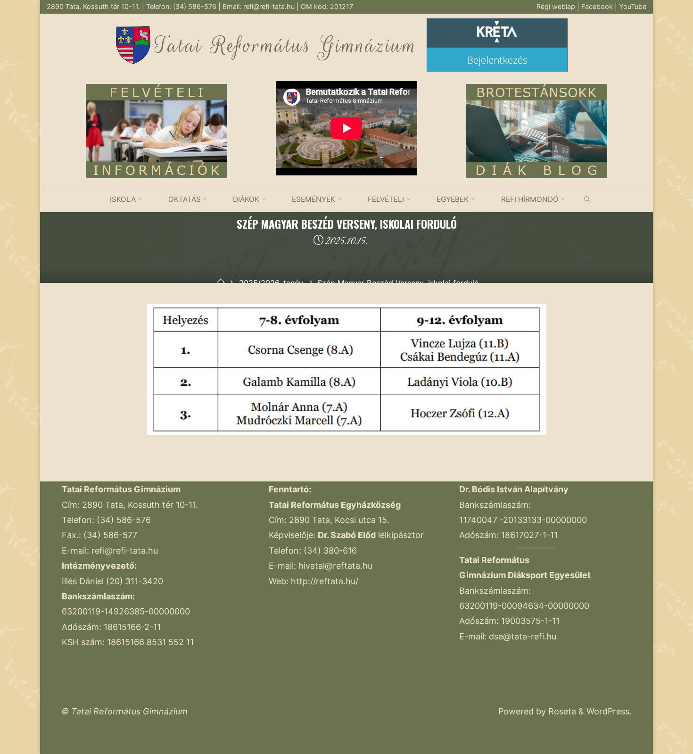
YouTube (632, 6)
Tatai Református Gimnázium (286, 45)
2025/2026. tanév (271, 283)
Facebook (598, 6)
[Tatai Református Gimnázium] (133, 44)
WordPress (607, 711)
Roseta (561, 711)
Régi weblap (556, 6)
